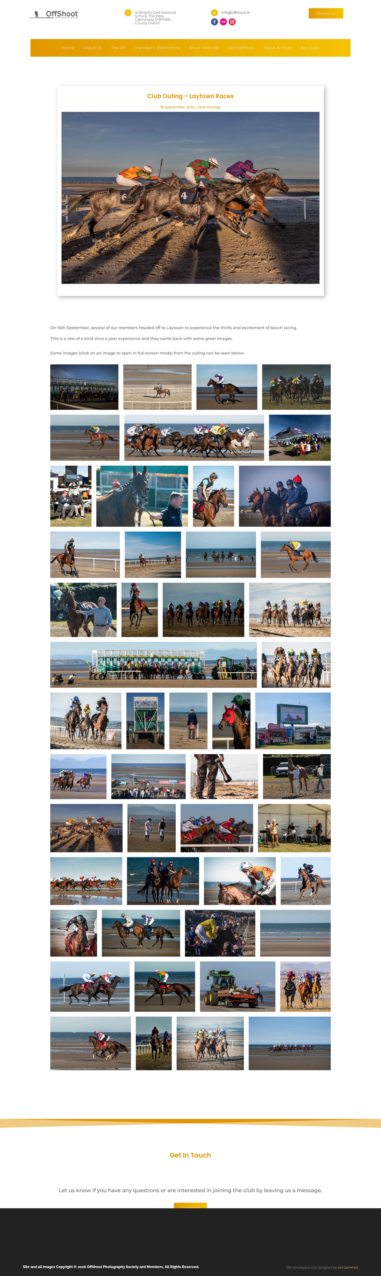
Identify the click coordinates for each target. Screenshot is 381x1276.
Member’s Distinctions (157, 48)
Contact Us (326, 13)
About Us (93, 48)
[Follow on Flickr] (223, 21)
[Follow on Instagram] (232, 21)
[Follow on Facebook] (214, 21)
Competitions (241, 48)
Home (68, 48)
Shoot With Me (204, 48)
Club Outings (209, 107)
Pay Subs (310, 48)
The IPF (118, 48)
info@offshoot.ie (235, 12)
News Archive (277, 48)
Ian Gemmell (348, 1267)
